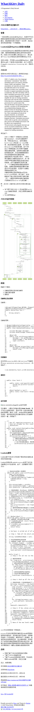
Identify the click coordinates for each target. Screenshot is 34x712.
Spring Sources (9, 19)
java (8, 694)
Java (2, 694)
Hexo (15, 703)
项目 (6, 15)
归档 (6, 13)
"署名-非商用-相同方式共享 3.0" (18, 685)
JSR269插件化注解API (14, 666)
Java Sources (8, 17)
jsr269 (11, 694)
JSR (5, 694)
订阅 (6, 21)
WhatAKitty (16, 29)
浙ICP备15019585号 (7, 707)
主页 (6, 11)
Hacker (28, 703)
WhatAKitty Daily (13, 3)
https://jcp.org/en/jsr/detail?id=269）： (12, 76)
